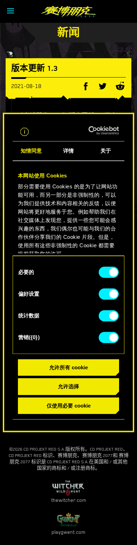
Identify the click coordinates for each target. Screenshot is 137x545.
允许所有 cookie (68, 367)
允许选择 (68, 387)
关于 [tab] (105, 151)
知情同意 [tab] (31, 151)
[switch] (109, 294)
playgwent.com (68, 532)
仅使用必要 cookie (69, 406)
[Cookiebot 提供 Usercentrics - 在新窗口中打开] (92, 130)
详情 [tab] (68, 151)
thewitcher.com (68, 500)
